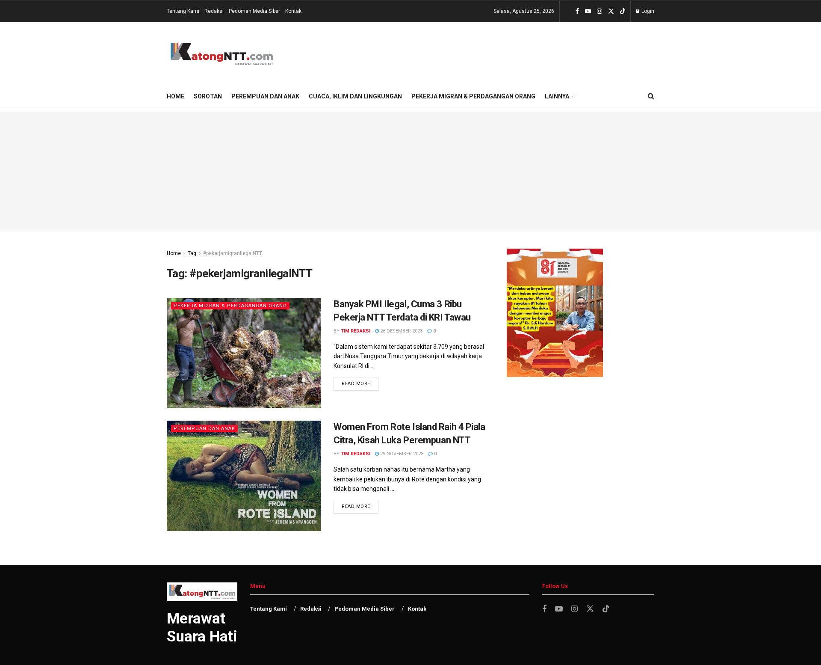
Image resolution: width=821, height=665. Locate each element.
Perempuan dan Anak (265, 96)
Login (647, 11)
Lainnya (557, 96)
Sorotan (208, 96)
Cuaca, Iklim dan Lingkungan (355, 96)
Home (175, 96)
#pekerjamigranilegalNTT (232, 253)
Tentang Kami (183, 11)
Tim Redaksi (355, 331)
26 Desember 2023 (400, 331)
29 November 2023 (401, 454)
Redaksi (214, 11)
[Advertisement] (410, 172)
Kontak (293, 11)
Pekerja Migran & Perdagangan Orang (473, 96)
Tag (192, 253)
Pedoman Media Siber (254, 11)
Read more (356, 383)
